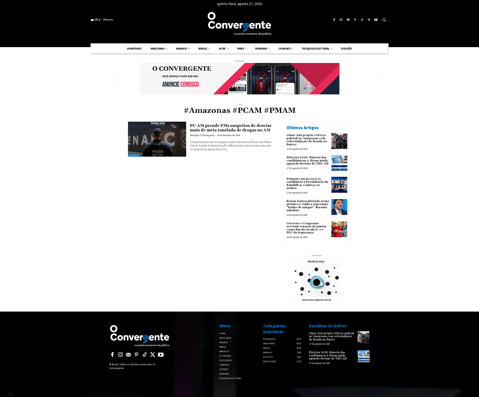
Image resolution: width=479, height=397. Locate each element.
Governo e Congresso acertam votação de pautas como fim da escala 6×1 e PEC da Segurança (306, 228)
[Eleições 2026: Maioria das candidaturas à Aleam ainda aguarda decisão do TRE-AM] (339, 163)
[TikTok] (361, 19)
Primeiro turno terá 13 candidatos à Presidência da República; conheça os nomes (307, 183)
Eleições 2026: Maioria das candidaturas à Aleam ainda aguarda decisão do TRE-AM (307, 160)
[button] (383, 19)
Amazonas (134, 155)
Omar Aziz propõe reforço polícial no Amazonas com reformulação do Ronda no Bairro (306, 139)
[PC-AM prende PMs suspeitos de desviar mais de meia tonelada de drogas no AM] (157, 139)
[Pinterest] (355, 19)
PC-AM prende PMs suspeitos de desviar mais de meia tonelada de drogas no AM (231, 128)
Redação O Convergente (202, 135)
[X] (369, 19)
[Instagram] (341, 19)
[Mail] (348, 19)
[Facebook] (334, 19)
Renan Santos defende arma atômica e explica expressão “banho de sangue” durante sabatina (307, 205)
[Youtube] (376, 19)
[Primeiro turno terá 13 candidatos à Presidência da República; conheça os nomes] (339, 185)
